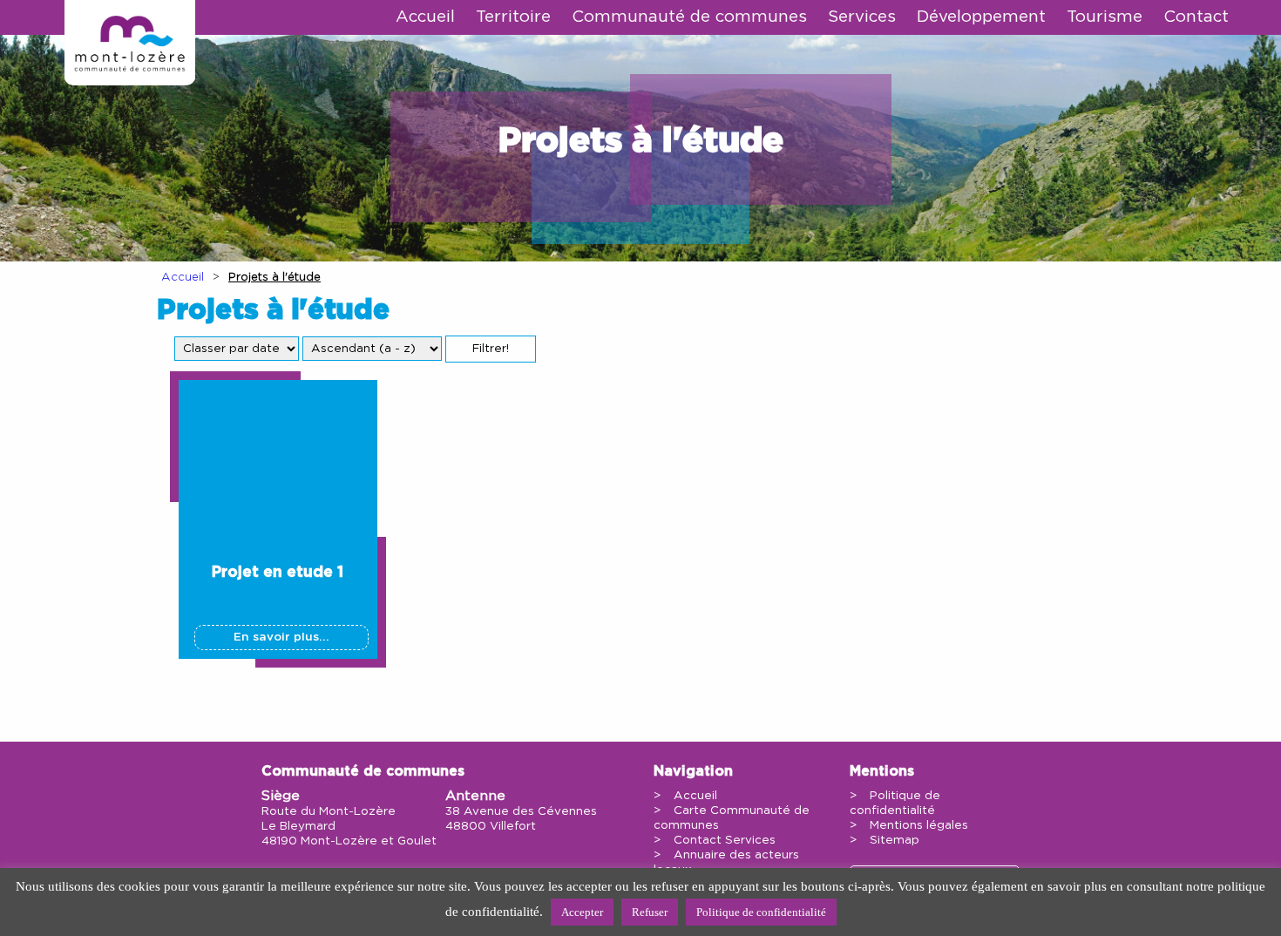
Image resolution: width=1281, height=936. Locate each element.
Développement (981, 17)
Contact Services (725, 840)
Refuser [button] (650, 912)
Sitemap (894, 840)
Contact (1196, 17)
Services (862, 17)
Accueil (425, 17)
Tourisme (1104, 17)
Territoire (513, 17)
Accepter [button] (582, 912)
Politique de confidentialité (761, 912)
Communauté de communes (689, 17)
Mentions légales (919, 825)
